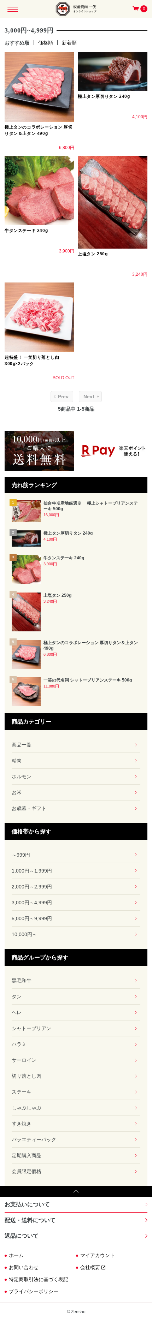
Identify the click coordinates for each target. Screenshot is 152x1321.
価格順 (45, 43)
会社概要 (90, 1267)
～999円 (21, 855)
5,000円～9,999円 (32, 918)
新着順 (69, 43)
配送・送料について (30, 1220)
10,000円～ (24, 934)
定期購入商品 (26, 1155)
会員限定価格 (26, 1171)
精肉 (17, 760)
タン (17, 996)
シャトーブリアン (31, 1028)
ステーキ (21, 1092)
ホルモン (21, 776)
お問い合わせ (24, 1267)
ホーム (16, 1255)
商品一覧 (21, 745)
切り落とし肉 (26, 1076)
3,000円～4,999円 (32, 902)
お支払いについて (27, 1204)
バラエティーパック (34, 1139)
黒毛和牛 (21, 980)
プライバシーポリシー (33, 1291)
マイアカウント (97, 1255)
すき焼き (21, 1123)
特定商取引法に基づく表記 (38, 1279)
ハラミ (19, 1044)
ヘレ (17, 1012)
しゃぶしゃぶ (26, 1108)
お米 (17, 792)
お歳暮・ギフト (29, 808)
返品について (22, 1236)
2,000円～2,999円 (32, 886)
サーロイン (24, 1060)
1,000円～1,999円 (32, 871)
